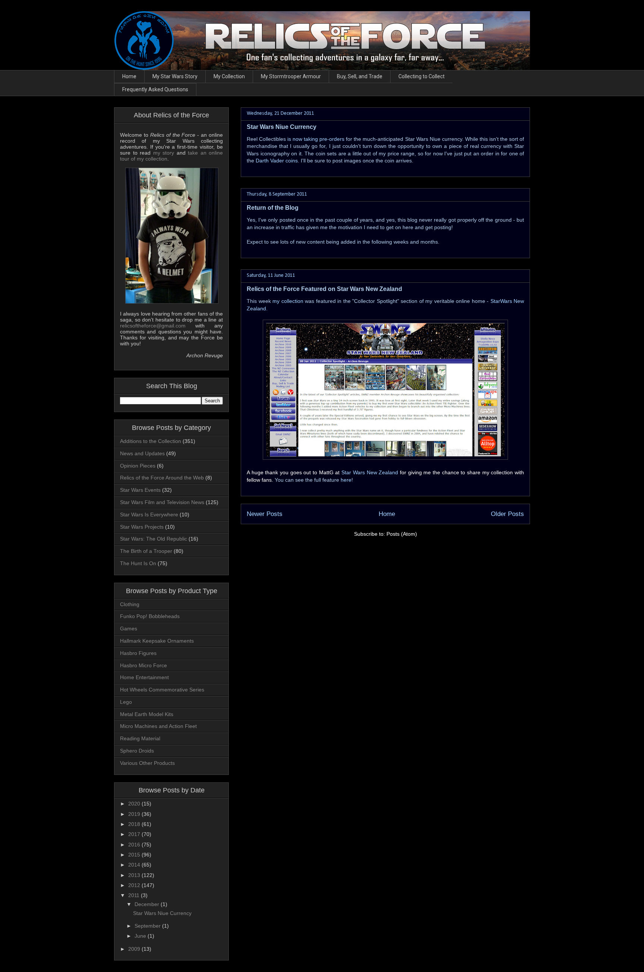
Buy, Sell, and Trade (359, 76)
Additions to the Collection (150, 441)
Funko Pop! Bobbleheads (150, 616)
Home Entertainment (144, 677)
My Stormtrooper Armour (291, 76)
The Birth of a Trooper (146, 551)
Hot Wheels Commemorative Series (162, 690)
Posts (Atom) (401, 534)
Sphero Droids (137, 751)
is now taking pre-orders (315, 139)
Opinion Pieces (137, 466)
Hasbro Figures (138, 653)
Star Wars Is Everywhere (149, 514)
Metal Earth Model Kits (146, 714)
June (141, 936)
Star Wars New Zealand (369, 472)
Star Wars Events (140, 490)
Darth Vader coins (277, 161)
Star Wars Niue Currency (281, 127)
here (346, 480)
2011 (134, 895)
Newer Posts (264, 513)
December (148, 904)
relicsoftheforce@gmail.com (153, 326)
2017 (135, 834)
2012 (135, 885)
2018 (135, 824)
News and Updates (142, 453)
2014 (135, 865)
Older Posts (507, 513)
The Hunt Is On (138, 563)
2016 (135, 845)
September (148, 926)
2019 (135, 814)
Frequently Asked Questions (155, 89)
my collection (287, 301)
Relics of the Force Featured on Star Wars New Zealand (324, 289)
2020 (135, 804)
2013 (135, 875)
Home (129, 76)
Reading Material (140, 738)
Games (128, 628)
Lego (126, 702)
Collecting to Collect (421, 76)
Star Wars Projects (142, 527)
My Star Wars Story (175, 76)
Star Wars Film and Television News (162, 502)
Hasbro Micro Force (143, 665)
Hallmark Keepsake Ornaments (157, 641)
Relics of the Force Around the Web (162, 478)
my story (163, 153)
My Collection (229, 76)
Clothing (129, 604)
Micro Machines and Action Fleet (158, 726)
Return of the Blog (273, 208)
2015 (135, 855)
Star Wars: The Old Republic (153, 539)
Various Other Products (147, 763)
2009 (135, 949)
